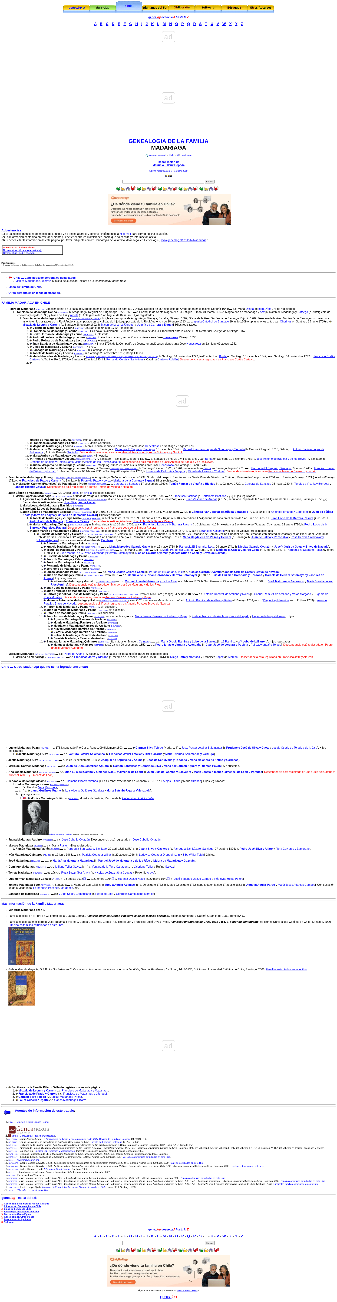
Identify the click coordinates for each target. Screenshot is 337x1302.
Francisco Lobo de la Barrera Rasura (167, 524)
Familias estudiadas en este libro (286, 969)
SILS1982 (38, 846)
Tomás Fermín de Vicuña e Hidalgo (192, 483)
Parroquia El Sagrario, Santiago (135, 449)
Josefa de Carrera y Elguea (155, 324)
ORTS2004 (152, 357)
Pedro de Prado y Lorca (96, 480)
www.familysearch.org (28, 1160)
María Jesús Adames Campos (296, 884)
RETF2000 (77, 478)
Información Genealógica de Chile (22, 1206)
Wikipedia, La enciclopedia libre (32, 1190)
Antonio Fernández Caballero (289, 511)
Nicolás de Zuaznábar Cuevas (113, 872)
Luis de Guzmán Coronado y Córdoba (237, 575)
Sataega (303, 312)
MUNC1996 (47, 840)
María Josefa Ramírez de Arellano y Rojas (161, 616)
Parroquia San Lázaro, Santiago (87, 848)
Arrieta (74, 315)
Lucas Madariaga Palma (67, 1096)
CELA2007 (77, 512)
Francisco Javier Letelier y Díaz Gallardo (136, 753)
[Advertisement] (168, 52)
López (75, 492)
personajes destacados (60, 277)
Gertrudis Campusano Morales (135, 893)
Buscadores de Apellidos (17, 1219)
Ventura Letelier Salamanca (86, 753)
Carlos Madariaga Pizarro (70, 1100)
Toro (146, 549)
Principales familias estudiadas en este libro (35, 924)
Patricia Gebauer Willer (96, 854)
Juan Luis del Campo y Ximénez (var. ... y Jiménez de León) (104, 771)
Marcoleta (51, 787)
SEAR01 (51, 772)
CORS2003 (110, 357)
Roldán (173, 359)
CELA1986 (101, 499)
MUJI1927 (86, 478)
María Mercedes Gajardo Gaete (129, 546)
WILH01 (47, 855)
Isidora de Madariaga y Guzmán (174, 860)
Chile (171, 155)
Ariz (262, 312)
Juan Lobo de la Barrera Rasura (292, 518)
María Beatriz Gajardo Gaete (126, 571)
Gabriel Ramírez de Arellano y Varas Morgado (282, 594)
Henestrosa (170, 337)
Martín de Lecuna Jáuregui (117, 324)
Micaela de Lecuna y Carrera (41, 324)
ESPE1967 (40, 309)
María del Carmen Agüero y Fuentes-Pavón (192, 765)
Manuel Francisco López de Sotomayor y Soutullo (214, 449)
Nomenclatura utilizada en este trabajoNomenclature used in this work (22, 251)
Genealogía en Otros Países (19, 1217)
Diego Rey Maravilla (276, 600)
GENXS (14, 1136)
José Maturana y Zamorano (286, 581)
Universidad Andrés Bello (138, 798)
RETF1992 (101, 582)
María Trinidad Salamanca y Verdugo (189, 753)
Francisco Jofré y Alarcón (91, 656)
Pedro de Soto (104, 893)
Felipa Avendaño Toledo (266, 644)
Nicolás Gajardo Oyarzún (254, 546)
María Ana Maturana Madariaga (73, 860)
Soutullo (72, 452)
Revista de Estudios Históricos (115, 1139)
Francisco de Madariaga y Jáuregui (85, 1093)
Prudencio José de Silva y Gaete (247, 747)
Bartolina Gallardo (212, 530)
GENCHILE (86, 518)
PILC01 (11, 1122)
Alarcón (233, 656)
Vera (41, 787)
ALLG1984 (85, 547)
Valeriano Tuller (143, 866)
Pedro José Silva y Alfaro (256, 848)
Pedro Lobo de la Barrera (46, 521)
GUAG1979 (13, 1163)
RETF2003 (51, 781)
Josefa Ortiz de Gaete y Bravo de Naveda (251, 571)
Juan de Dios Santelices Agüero (87, 765)
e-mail (46, 1122)
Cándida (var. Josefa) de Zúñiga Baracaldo (220, 511)
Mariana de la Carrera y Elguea (133, 480)
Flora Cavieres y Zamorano (293, 848)
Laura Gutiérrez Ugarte (46, 790)
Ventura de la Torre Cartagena (110, 866)
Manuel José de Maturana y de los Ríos (151, 581)
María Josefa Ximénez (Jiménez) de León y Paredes (228, 771)
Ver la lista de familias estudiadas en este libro (146, 1157)
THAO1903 (98, 534)
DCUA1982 (86, 319)
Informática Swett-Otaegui (57, 1169)
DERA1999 (13, 1148)
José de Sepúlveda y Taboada (167, 759)
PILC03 (56, 879)
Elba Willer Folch (193, 854)
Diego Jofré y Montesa (185, 656)
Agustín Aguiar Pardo (260, 884)
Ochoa (250, 308)
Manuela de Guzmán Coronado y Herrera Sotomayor (162, 575)
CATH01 (118, 357)
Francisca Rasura (77, 521)
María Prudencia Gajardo (178, 549)
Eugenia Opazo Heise (131, 878)
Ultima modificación (160, 171)
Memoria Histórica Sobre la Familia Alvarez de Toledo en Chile (74, 1187)
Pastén (64, 845)
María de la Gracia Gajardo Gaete (237, 549)
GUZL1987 (66, 496)
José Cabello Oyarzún (76, 839)
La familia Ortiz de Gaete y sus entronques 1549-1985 (70, 1139)
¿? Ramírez (228, 641)
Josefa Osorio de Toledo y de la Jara (294, 747)
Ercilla (88, 492)
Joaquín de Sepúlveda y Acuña (122, 759)
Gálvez (169, 866)
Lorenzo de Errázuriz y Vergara (165, 471)
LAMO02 (136, 357)
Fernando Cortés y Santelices (124, 359)
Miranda (196, 781)
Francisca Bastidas (185, 496)
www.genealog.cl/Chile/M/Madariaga (183, 240)
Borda (223, 356)
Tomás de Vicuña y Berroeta (311, 483)
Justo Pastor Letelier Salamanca (201, 747)
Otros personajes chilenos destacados (34, 292)
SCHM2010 (44, 894)
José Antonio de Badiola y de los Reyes (281, 458)
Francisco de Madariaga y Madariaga (85, 1090)
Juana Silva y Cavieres (154, 848)
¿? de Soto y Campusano (75, 893)
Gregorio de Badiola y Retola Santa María (55, 461)
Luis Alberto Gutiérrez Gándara (84, 790)
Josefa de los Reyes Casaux (102, 461)
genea (154, 17)
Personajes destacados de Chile (21, 1211)
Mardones (67, 887)
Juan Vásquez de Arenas (201, 499)
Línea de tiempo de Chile (24, 286)
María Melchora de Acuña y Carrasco (214, 759)
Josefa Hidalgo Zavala (30, 486)
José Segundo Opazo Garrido (192, 878)
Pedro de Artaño (74, 653)
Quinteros (107, 540)
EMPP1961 (13, 1154)
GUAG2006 (13, 1166)
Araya (150, 872)
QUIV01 (44, 748)
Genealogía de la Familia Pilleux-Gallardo (26, 1203)
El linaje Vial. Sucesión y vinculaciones (55, 1151)
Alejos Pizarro (171, 781)
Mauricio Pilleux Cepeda (169, 165)
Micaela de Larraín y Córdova (206, 471)
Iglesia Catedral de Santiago (211, 321)
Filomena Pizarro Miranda (82, 781)
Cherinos (285, 321)
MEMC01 (143, 357)
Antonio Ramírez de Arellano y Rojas (227, 594)
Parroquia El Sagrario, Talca (196, 546)
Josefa (301, 546)
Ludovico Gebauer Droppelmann (159, 854)
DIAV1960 (96, 319)
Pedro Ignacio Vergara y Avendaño (178, 644)
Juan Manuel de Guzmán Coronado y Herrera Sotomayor (95, 552)
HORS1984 (54, 754)
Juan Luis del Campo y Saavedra (169, 771)
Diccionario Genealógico (17, 1214)
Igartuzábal (265, 308)
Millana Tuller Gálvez (68, 866)
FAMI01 (69, 478)
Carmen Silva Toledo (149, 747)
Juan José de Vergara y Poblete (227, 644)
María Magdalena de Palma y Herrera (207, 537)
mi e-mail (125, 233)
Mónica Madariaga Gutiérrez (33, 280)
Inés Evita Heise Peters (228, 878)
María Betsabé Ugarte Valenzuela (128, 790)
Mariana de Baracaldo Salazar (77, 514)
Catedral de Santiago (127, 483)
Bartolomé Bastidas (214, 496)
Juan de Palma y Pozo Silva (269, 537)
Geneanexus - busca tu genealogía (37, 1136)
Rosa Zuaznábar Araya (75, 872)
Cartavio (162, 359)
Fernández (40, 887)
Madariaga (186, 155)
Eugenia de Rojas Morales (268, 616)
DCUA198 (43, 772)
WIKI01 (11, 1190)
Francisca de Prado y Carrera (41, 480)
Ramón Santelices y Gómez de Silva (137, 765)
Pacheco (53, 887)
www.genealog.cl (157, 155)
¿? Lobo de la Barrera (252, 641)
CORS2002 (127, 357)
